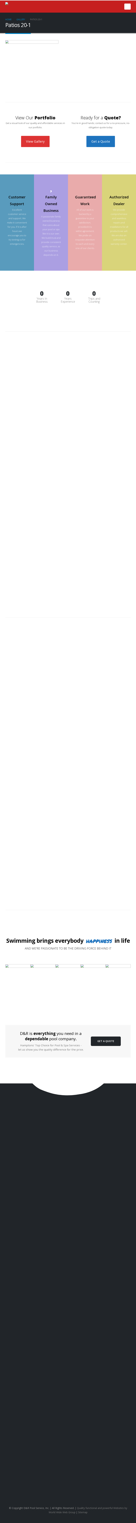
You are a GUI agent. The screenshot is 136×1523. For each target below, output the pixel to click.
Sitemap (82, 1512)
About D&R (69, 1475)
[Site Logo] (23, 6)
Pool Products (69, 1458)
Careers (69, 1490)
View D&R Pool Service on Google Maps (68, 1424)
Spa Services (69, 1453)
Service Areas (69, 1485)
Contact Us (17, 1130)
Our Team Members (69, 1480)
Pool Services (69, 1447)
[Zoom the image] (17, 966)
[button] (127, 7)
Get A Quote (105, 1041)
